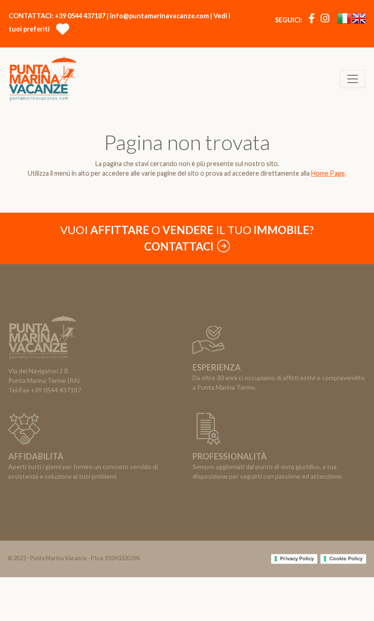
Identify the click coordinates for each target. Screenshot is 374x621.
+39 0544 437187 (80, 16)
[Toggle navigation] (352, 79)
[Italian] (344, 20)
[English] (358, 20)
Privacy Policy (297, 558)
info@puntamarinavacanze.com (159, 16)
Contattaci (180, 246)
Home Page (328, 173)
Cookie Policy (346, 558)
